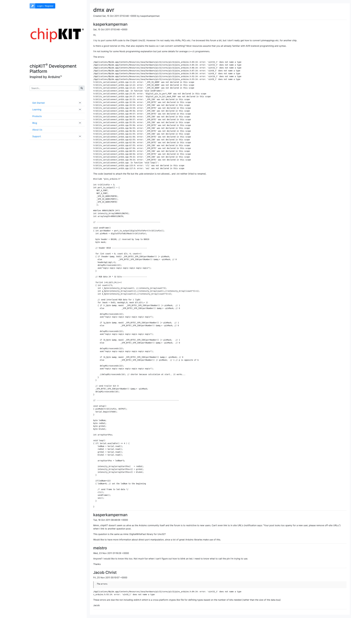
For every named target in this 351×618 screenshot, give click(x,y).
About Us (37, 129)
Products (37, 116)
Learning (36, 109)
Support (36, 136)
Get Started (38, 102)
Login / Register (45, 6)
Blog (34, 123)
